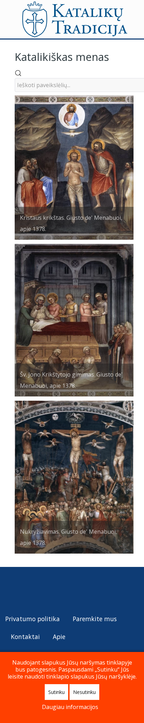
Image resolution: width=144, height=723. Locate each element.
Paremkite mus (95, 619)
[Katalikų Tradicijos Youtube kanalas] (36, 590)
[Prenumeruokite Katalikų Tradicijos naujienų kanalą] (11, 590)
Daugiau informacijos (70, 707)
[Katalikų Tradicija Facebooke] (24, 590)
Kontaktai (25, 636)
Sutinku (56, 692)
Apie (59, 636)
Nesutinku (84, 692)
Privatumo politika (32, 619)
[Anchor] (114, 56)
